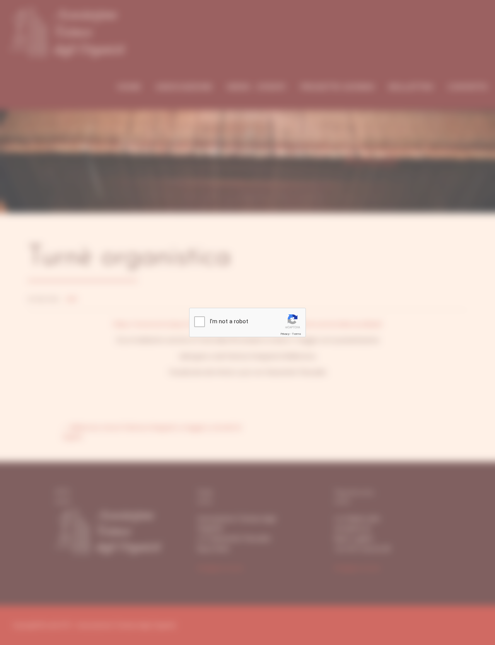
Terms (296, 334)
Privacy (285, 334)
